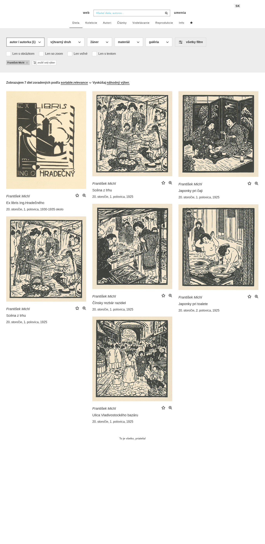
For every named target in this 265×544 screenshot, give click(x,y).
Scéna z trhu (102, 190)
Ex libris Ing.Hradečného (25, 203)
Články (122, 22)
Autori (107, 22)
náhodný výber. (118, 82)
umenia (180, 12)
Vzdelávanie (141, 22)
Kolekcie (91, 22)
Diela (76, 22)
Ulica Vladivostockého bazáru (115, 415)
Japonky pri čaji (190, 191)
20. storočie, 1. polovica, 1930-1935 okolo (34, 209)
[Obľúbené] (191, 23)
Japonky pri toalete (193, 304)
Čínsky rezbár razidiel (109, 303)
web (86, 12)
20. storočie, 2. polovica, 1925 (198, 310)
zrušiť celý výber (46, 62)
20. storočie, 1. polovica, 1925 (112, 196)
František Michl (18, 196)
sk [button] (238, 6)
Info (181, 22)
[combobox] (132, 13)
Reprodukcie (164, 22)
